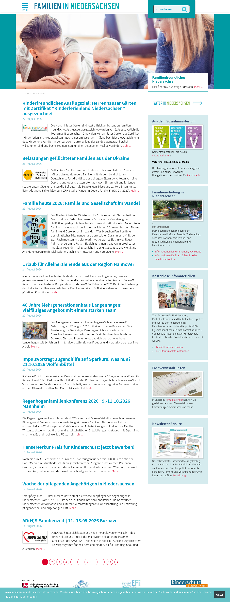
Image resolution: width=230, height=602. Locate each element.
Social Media (193, 175)
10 (109, 562)
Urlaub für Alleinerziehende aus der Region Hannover (78, 264)
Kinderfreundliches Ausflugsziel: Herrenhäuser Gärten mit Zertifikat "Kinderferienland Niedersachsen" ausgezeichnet (79, 108)
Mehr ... (198, 87)
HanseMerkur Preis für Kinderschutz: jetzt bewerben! (78, 447)
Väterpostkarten (161, 155)
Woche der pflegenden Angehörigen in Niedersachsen (78, 483)
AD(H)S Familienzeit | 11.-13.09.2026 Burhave (70, 520)
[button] (25, 7)
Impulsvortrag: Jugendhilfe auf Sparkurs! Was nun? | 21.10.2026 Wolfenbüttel (77, 361)
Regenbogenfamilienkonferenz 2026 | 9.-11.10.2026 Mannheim (76, 403)
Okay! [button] (219, 594)
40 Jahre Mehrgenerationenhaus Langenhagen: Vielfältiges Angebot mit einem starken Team (72, 307)
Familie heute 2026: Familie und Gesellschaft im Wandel (81, 203)
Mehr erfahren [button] (28, 596)
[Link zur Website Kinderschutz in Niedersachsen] (189, 586)
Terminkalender (174, 399)
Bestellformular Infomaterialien (172, 351)
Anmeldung (179, 475)
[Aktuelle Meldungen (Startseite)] (77, 5)
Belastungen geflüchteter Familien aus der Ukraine (75, 158)
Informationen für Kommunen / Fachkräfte (178, 251)
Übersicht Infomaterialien (169, 347)
